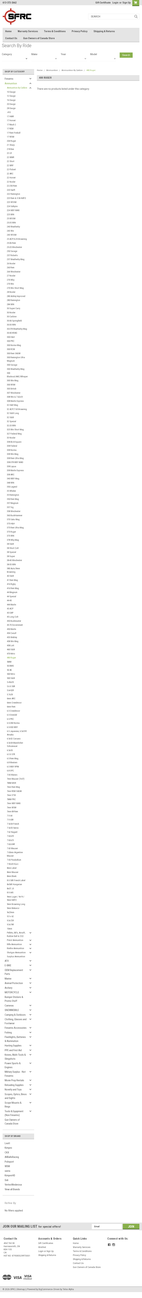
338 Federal (12, 446)
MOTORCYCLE (12, 992)
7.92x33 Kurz (12, 864)
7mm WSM (11, 807)
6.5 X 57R (11, 754)
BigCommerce (45, 1289)
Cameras (9, 1005)
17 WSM (10, 136)
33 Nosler (11, 437)
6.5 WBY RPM (13, 766)
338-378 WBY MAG (15, 462)
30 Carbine (11, 316)
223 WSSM (11, 202)
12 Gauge (11, 96)
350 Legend (12, 486)
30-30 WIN (11, 324)
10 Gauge (11, 92)
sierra (7, 1170)
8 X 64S (10, 892)
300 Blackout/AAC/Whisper (17, 375)
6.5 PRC (10, 719)
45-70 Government (15, 625)
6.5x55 (10, 750)
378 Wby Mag (13, 540)
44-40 (9, 600)
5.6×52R (10, 690)
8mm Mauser (12, 872)
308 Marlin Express (15, 401)
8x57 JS (10, 888)
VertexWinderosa (13, 1184)
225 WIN (10, 214)
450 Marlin (11, 629)
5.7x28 (10, 694)
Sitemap (21, 1289)
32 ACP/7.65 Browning (17, 409)
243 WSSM (11, 234)
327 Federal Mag (14, 433)
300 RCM (11, 349)
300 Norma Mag (14, 345)
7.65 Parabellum (14, 859)
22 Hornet (11, 177)
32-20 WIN (11, 425)
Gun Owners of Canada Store (39, 38)
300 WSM (11, 384)
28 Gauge (11, 108)
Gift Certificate (103, 2)
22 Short (10, 161)
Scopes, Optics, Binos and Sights (16, 1096)
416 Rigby (11, 584)
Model (93, 54)
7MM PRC (11, 799)
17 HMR (10, 116)
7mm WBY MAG (14, 803)
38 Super (11, 556)
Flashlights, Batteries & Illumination (15, 1039)
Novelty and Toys (13, 1089)
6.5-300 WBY (12, 727)
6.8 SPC (10, 770)
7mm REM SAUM (14, 791)
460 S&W (11, 649)
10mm (9, 928)
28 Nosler (11, 292)
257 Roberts (12, 255)
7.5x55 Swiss (13, 828)
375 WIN (10, 535)
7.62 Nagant (12, 832)
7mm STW (11, 795)
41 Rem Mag (12, 580)
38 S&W (10, 544)
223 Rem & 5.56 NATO (16, 198)
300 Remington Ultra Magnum (16, 359)
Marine (8, 978)
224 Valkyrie (12, 206)
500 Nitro (11, 674)
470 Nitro (11, 653)
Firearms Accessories (15, 1027)
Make (34, 54)
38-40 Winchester (14, 560)
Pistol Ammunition (15, 940)
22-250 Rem (12, 185)
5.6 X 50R (11, 686)
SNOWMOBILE (12, 1010)
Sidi (6, 1180)
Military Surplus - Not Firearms (15, 1073)
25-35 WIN (11, 222)
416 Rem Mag (13, 588)
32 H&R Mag (12, 405)
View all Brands (12, 1189)
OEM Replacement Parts (14, 972)
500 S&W (11, 678)
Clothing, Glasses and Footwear (15, 1021)
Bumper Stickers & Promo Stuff (14, 999)
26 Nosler (11, 263)
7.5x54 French (13, 824)
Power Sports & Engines (13, 1065)
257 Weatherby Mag (15, 259)
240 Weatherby (13, 226)
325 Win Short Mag (15, 429)
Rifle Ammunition (14, 944)
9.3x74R (10, 924)
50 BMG (10, 665)
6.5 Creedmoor (13, 711)
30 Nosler (11, 312)
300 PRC (10, 341)
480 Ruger (11, 657)
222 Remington (13, 194)
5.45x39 (10, 682)
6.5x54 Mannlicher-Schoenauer (15, 744)
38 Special (11, 552)
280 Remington (13, 300)
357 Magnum (12, 503)
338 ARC (10, 474)
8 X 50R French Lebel (16, 880)
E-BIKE (8, 965)
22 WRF (10, 165)
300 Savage (12, 365)
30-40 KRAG (12, 333)
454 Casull (11, 633)
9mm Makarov (13, 908)
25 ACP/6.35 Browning (17, 239)
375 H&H (11, 523)
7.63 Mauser (12, 848)
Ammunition (11, 83)
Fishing (8, 1032)
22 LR (9, 153)
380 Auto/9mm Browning (13, 570)
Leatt (7, 1143)
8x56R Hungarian (14, 884)
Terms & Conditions (55, 31)
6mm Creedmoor (14, 702)
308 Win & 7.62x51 (15, 397)
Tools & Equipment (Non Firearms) (14, 1113)
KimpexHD (10, 1175)
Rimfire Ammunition (15, 948)
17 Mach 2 (11, 124)
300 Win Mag (12, 380)
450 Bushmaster (14, 621)
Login (115, 2)
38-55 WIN (11, 564)
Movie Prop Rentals (14, 1080)
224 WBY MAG (13, 210)
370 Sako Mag (13, 519)
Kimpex (8, 1147)
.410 (9, 112)
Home (8, 31)
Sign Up (126, 2)
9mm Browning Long (16, 904)
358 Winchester (13, 511)
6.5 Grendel (12, 715)
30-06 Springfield (14, 320)
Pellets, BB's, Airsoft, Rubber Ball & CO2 (16, 934)
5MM (9, 661)
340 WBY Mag (13, 478)
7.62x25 (10, 840)
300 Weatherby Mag (15, 369)
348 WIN (10, 482)
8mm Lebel (11, 868)
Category (7, 54)
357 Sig (10, 507)
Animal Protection (14, 983)
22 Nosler (11, 181)
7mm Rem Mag (13, 787)
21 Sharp (11, 145)
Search (126, 55)
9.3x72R (10, 920)
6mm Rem (11, 706)
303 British (11, 388)
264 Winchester (13, 271)
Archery (8, 987)
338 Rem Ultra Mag (15, 458)
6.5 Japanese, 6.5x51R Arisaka (17, 733)
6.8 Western (12, 762)
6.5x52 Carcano (14, 738)
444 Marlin (11, 604)
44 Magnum (12, 592)
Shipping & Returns (104, 31)
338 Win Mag (12, 454)
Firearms (9, 78)
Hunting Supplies (13, 1045)
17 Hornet (11, 120)
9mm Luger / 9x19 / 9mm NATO (15, 898)
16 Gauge (11, 100)
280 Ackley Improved (16, 296)
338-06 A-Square (14, 442)
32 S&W (10, 417)
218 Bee (10, 149)
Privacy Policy (79, 31)
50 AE (9, 670)
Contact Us (11, 38)
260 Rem (10, 267)
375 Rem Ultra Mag (15, 527)
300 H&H (11, 337)
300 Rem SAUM (13, 353)
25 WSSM (11, 218)
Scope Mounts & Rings (13, 1104)
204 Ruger (11, 141)
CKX (7, 1152)
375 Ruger (11, 531)
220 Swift (11, 190)
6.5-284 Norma (13, 723)
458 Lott (10, 645)
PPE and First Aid (13, 1050)
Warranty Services (28, 31)
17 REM (10, 128)
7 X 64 (9, 815)
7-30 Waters (12, 774)
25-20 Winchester (14, 247)
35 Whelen (11, 491)
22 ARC (10, 173)
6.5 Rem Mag (12, 758)
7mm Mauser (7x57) (15, 778)
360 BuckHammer (14, 515)
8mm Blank (11, 876)
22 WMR (10, 157)
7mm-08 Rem (12, 811)
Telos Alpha (68, 1289)
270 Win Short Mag (15, 288)
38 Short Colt (13, 548)
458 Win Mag (12, 641)
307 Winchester (13, 393)
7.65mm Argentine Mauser (15, 854)
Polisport (9, 1161)
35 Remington (13, 495)
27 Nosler (11, 275)
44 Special (11, 596)
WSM (7, 1166)
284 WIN (10, 304)
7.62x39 (10, 836)
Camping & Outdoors (15, 1014)
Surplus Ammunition (16, 956)
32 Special (11, 421)
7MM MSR (11, 783)
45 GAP (10, 612)
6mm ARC (11, 698)
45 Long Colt (12, 616)
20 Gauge (11, 104)
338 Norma (11, 450)
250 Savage (12, 251)
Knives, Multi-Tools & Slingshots (15, 1056)
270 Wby (10, 280)
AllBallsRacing (12, 1157)
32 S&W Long (13, 413)
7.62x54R (11, 844)
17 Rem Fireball (13, 132)
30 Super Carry (13, 308)
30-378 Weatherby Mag (17, 329)
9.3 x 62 (10, 916)
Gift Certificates (45, 1243)
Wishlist (42, 1247)
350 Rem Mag (13, 499)
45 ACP (10, 608)
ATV (7, 960)
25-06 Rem (11, 243)
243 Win (10, 230)
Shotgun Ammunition (16, 952)
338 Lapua (11, 466)
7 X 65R (10, 819)
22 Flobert (11, 169)
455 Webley (12, 637)
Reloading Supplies (14, 1085)
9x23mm (10, 912)
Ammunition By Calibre (17, 87)
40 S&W (10, 576)
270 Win (10, 284)
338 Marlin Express (15, 470)
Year (63, 54)
